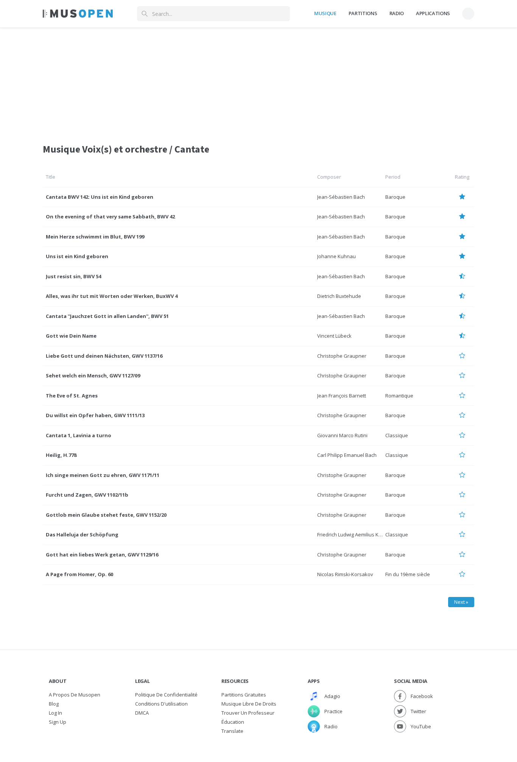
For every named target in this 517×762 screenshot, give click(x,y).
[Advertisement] (258, 81)
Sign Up (57, 721)
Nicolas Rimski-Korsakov (345, 574)
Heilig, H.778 (61, 455)
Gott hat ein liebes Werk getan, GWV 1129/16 (102, 554)
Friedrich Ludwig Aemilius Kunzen (355, 534)
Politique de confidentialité (166, 694)
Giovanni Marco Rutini (342, 435)
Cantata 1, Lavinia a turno (78, 435)
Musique (325, 13)
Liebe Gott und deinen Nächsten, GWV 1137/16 (104, 355)
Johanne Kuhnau (336, 256)
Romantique (399, 395)
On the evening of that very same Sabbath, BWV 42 (110, 216)
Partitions (363, 13)
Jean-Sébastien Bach (341, 196)
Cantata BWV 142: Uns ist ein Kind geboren (99, 196)
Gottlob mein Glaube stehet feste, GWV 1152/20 (106, 514)
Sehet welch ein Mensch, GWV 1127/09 (93, 375)
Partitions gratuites (243, 694)
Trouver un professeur (247, 712)
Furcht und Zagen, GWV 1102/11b (87, 494)
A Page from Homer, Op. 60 (79, 574)
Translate (232, 731)
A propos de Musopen (74, 694)
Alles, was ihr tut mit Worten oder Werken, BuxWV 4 (112, 296)
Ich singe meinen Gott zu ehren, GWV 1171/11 (102, 475)
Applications (433, 13)
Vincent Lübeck (334, 335)
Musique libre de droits (248, 703)
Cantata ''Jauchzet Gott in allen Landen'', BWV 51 (107, 316)
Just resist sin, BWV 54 (73, 276)
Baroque (395, 196)
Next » (461, 601)
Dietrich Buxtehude (339, 296)
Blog (54, 703)
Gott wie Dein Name (71, 335)
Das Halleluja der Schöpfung (82, 534)
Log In (55, 712)
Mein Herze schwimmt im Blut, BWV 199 (95, 236)
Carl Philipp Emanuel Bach (347, 455)
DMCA (142, 712)
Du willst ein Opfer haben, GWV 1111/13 (95, 415)
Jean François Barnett (341, 395)
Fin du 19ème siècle (407, 574)
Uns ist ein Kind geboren (77, 256)
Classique (396, 435)
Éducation (232, 721)
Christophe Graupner (341, 355)
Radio (396, 13)
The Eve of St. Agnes (72, 395)
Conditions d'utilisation (161, 703)
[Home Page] (78, 13)
